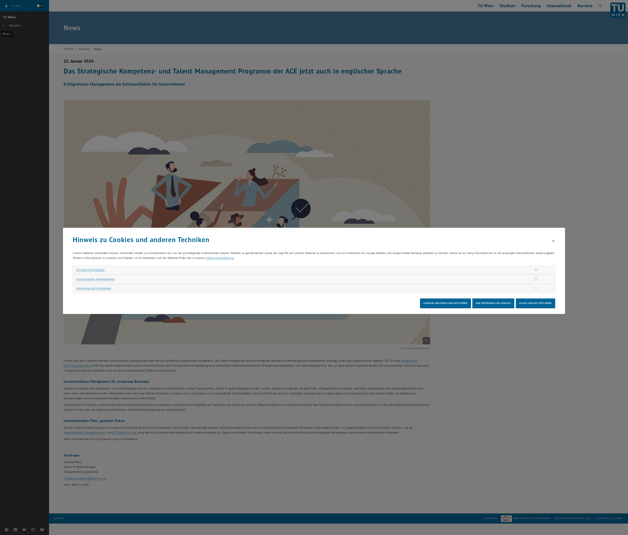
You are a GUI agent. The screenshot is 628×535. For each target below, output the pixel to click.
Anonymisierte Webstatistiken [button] (95, 279)
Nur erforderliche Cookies (493, 303)
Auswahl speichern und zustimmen (445, 303)
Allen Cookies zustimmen (535, 303)
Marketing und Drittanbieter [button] (93, 288)
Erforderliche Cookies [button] (90, 270)
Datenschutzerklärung (220, 258)
